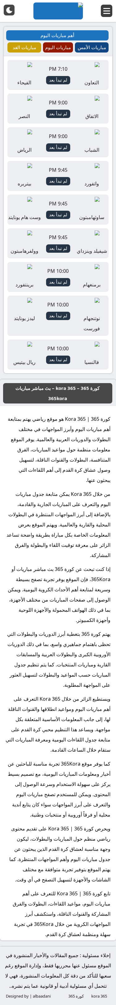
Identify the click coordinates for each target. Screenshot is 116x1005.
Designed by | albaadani (28, 996)
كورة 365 (76, 996)
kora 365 (99, 996)
